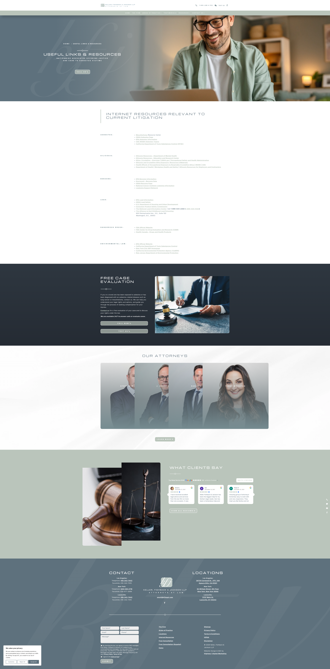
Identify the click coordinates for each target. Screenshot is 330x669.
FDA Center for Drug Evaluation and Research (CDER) (157, 230)
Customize (11, 662)
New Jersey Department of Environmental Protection (157, 253)
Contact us (105, 310)
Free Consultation (166, 641)
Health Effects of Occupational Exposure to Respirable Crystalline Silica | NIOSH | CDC (171, 165)
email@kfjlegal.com (165, 597)
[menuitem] (127, 13)
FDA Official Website (144, 227)
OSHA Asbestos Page (144, 137)
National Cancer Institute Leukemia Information (155, 186)
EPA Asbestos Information (146, 139)
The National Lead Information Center (151, 209)
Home (161, 648)
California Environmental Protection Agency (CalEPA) (157, 251)
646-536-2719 (126, 589)
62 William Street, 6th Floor (208, 589)
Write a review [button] (245, 480)
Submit (106, 661)
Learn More (164, 439)
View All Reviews (182, 511)
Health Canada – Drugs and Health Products (153, 232)
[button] (253, 494)
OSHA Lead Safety (143, 202)
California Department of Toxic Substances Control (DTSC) (160, 144)
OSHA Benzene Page (144, 183)
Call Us (81, 72)
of (156, 246)
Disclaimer (208, 641)
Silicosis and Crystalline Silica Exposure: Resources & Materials (162, 162)
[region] (22, 655)
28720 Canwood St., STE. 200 (208, 581)
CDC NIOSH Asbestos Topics (147, 142)
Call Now (123, 323)
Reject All (22, 662)
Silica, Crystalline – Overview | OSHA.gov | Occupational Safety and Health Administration (172, 160)
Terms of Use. (117, 654)
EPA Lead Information (144, 200)
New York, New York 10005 (207, 591)
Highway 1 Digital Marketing (215, 653)
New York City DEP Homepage (148, 248)
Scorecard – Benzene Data (146, 181)
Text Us (123, 331)
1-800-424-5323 (192, 209)
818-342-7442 (126, 581)
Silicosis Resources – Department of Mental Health (156, 156)
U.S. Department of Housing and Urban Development (157, 204)
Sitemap (207, 627)
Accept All (34, 662)
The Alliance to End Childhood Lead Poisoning (154, 211)
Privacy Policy (108, 654)
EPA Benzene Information (146, 179)
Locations (163, 634)
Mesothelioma (141, 135)
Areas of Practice (166, 630)
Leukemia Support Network (147, 188)
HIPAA (206, 637)
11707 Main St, (208, 597)
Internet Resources (166, 637)
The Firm (162, 627)
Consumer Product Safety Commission (151, 206)
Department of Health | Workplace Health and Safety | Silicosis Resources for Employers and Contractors (178, 167)
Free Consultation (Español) (170, 644)
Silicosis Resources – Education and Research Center (157, 158)
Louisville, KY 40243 (208, 600)
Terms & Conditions (212, 634)
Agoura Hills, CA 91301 (208, 583)
